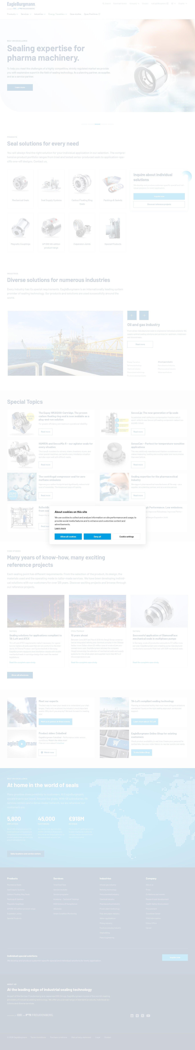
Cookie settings (126, 536)
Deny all (97, 536)
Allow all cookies (68, 536)
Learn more (60, 528)
